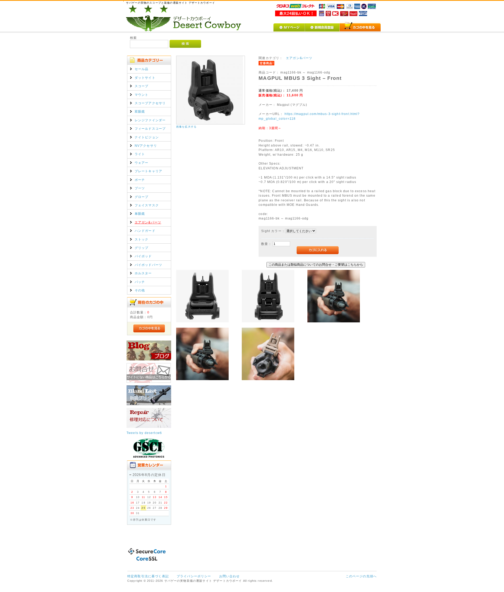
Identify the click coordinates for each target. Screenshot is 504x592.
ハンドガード (145, 230)
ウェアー (142, 162)
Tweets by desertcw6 (144, 432)
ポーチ (140, 179)
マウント (142, 94)
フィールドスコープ (150, 128)
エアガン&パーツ (148, 222)
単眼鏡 (140, 213)
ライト (140, 154)
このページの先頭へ (361, 576)
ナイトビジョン (147, 137)
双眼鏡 (140, 111)
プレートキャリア (148, 171)
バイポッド (143, 256)
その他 (140, 290)
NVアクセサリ (146, 145)
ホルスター (143, 273)
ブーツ (140, 188)
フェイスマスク (147, 205)
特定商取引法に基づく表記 (148, 576)
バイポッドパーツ (148, 264)
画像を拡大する (186, 126)
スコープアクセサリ (150, 103)
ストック (142, 239)
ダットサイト (145, 77)
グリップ (142, 247)
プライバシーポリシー (194, 576)
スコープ (142, 86)
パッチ (140, 282)
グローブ (142, 196)
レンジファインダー (150, 120)
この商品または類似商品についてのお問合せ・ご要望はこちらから (316, 264)
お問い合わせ (229, 576)
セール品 (142, 69)
